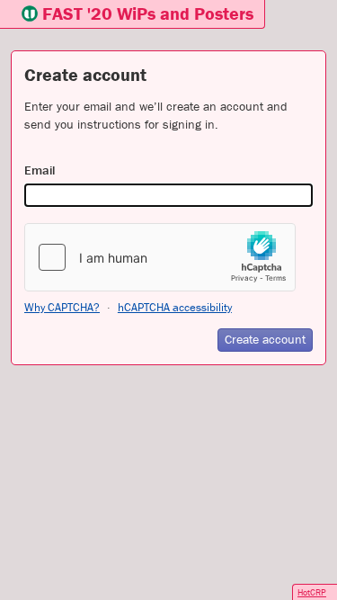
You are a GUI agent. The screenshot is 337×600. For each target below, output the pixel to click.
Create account (265, 339)
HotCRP (311, 592)
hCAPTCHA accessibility (175, 307)
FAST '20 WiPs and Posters (147, 13)
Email (39, 170)
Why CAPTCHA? (62, 307)
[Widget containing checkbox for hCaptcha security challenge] (160, 257)
